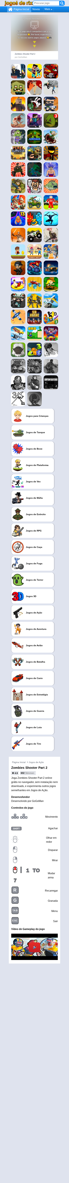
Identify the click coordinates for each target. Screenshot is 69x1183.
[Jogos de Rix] (18, 3)
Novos (36, 9)
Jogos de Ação (36, 762)
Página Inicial (21, 9)
